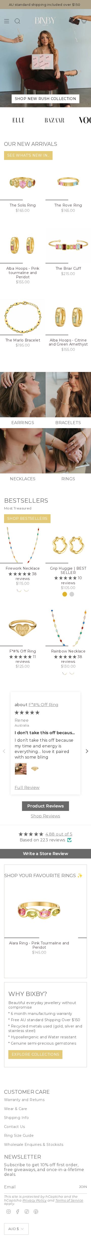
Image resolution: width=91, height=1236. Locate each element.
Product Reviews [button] (45, 806)
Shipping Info (16, 1117)
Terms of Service (69, 1200)
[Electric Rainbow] (19, 590)
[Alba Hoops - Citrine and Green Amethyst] (68, 317)
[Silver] (72, 594)
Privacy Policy (34, 1200)
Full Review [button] (27, 787)
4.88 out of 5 (59, 834)
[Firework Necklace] (23, 545)
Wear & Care (15, 1109)
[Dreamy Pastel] (26, 590)
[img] (27, 712)
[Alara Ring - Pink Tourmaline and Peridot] (39, 910)
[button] (20, 574)
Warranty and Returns (24, 1099)
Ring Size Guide (19, 1135)
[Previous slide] (4, 751)
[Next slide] (87, 751)
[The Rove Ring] (68, 182)
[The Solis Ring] (23, 182)
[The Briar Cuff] (68, 245)
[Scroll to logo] (18, 120)
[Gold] (64, 594)
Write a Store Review (45, 853)
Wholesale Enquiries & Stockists (33, 1144)
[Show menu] (7, 21)
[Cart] (84, 21)
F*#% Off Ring (43, 704)
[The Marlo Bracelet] (23, 317)
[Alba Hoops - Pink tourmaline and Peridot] (23, 245)
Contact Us (14, 1126)
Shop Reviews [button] (45, 816)
